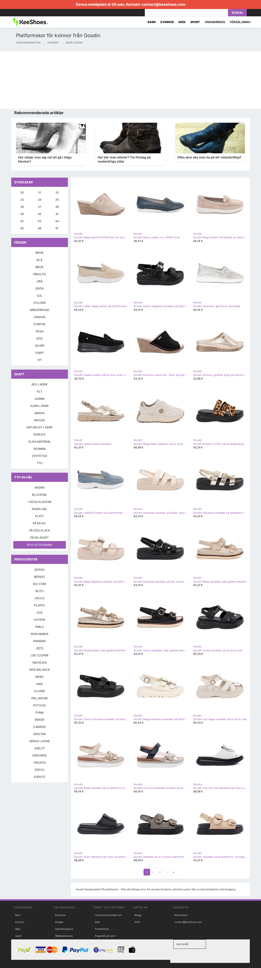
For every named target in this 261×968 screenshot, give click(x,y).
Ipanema (39, 641)
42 (22, 221)
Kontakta (60, 915)
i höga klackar (39, 501)
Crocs (39, 598)
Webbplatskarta (64, 935)
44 (57, 221)
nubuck (39, 434)
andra (39, 487)
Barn (18, 915)
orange (39, 317)
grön (39, 288)
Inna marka (39, 634)
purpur (39, 324)
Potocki (39, 705)
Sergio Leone (39, 741)
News (39, 676)
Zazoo (39, 769)
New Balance (39, 669)
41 (57, 214)
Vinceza (39, 762)
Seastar (39, 734)
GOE (39, 612)
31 (39, 192)
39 (22, 214)
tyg (39, 463)
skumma (39, 448)
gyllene (39, 302)
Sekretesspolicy (64, 928)
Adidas (39, 569)
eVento (39, 777)
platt (39, 516)
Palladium (39, 698)
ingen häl (39, 509)
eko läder (39, 384)
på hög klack (39, 530)
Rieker (39, 719)
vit (39, 360)
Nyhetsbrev (181, 915)
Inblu (39, 626)
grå (39, 281)
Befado (39, 576)
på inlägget (39, 537)
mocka (39, 420)
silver (39, 345)
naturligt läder (39, 427)
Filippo (39, 605)
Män (17, 928)
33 (22, 199)
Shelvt (39, 748)
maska (39, 413)
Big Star (39, 584)
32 (57, 192)
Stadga (59, 921)
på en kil (39, 523)
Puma (39, 712)
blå (39, 260)
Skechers (39, 755)
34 (39, 199)
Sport (18, 935)
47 (57, 228)
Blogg (138, 915)
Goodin (39, 619)
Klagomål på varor (105, 935)
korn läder (39, 406)
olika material (39, 441)
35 (57, 199)
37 (39, 206)
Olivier (39, 691)
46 (39, 228)
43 (39, 221)
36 (22, 206)
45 (22, 228)
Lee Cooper (39, 655)
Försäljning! (240, 22)
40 (39, 214)
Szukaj (237, 12)
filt (39, 391)
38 (57, 206)
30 (22, 192)
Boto (39, 591)
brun (39, 267)
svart (39, 352)
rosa (39, 331)
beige (39, 252)
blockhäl (39, 494)
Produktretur (102, 928)
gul (39, 295)
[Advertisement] (122, 80)
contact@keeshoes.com (163, 4)
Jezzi (39, 648)
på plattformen (39, 545)
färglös (39, 274)
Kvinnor (19, 921)
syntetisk (39, 456)
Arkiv (137, 921)
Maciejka (39, 662)
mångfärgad (39, 310)
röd (39, 338)
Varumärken (215, 22)
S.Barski (39, 727)
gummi (39, 398)
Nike (39, 684)
